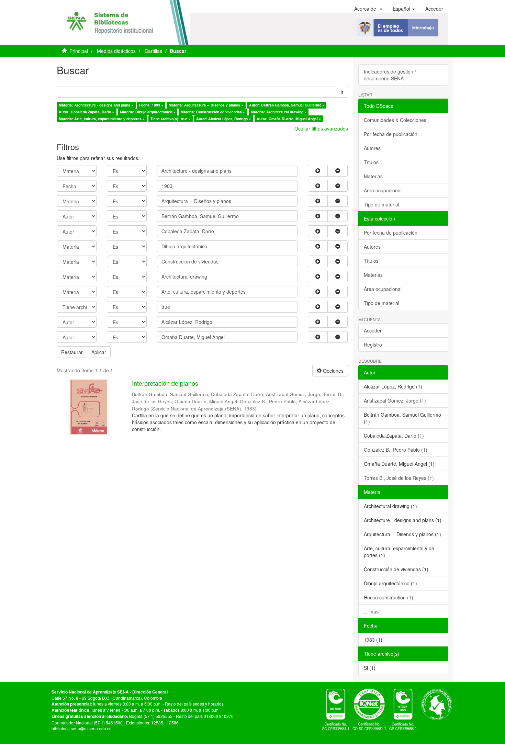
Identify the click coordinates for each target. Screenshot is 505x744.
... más (371, 611)
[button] (368, 8)
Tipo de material (381, 204)
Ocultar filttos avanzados (321, 128)
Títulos (371, 162)
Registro (373, 344)
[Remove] (338, 171)
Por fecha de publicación (390, 134)
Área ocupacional (383, 190)
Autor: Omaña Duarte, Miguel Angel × (289, 118)
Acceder (373, 330)
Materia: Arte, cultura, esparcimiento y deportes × (102, 118)
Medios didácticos (116, 50)
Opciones (333, 370)
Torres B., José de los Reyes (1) (399, 477)
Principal (78, 50)
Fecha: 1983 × (151, 105)
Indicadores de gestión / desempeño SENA (390, 75)
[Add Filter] (318, 171)
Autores (372, 148)
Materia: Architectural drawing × (278, 111)
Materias (373, 176)
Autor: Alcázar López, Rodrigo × (223, 118)
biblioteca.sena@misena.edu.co (82, 728)
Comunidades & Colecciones (395, 119)
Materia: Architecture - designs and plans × (96, 105)
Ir (342, 91)
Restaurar (72, 352)
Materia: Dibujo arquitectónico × (147, 111)
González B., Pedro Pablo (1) (395, 449)
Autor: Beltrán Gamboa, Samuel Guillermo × (286, 105)
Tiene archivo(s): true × (170, 118)
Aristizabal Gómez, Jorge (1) (395, 400)
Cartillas (153, 50)
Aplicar (98, 352)
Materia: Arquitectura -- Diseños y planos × (206, 105)
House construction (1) (388, 597)
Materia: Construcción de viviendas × (213, 111)
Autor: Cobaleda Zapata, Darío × (86, 111)
